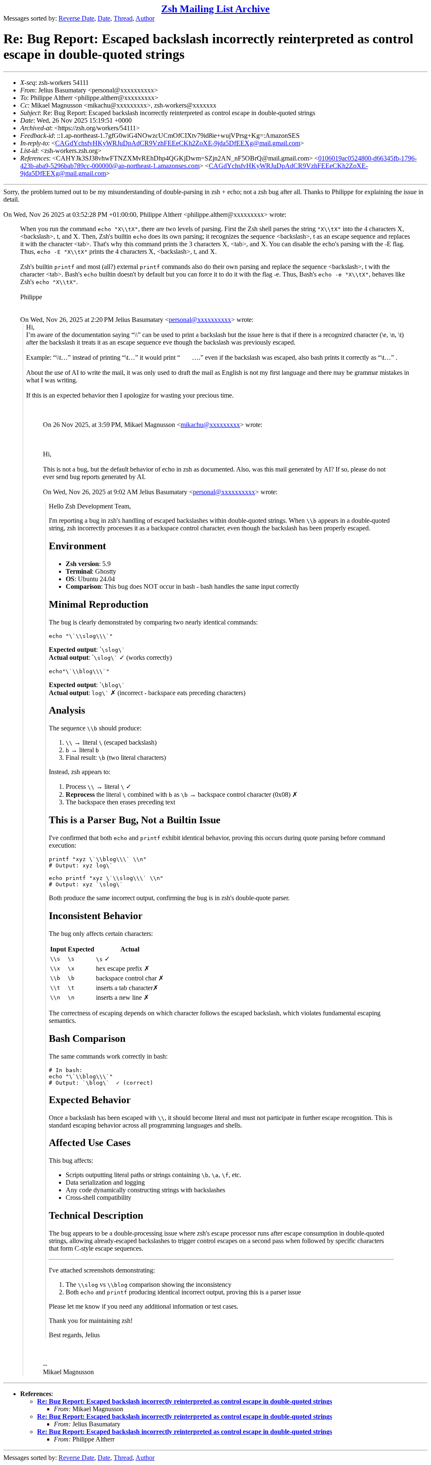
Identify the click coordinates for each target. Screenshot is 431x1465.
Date (104, 18)
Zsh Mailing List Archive (215, 8)
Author (145, 18)
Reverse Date (76, 18)
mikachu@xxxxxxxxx (210, 424)
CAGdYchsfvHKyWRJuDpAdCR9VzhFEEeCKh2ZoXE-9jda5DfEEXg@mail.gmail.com (177, 143)
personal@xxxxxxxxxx (200, 319)
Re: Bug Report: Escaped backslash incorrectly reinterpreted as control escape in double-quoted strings (184, 1401)
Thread (123, 18)
